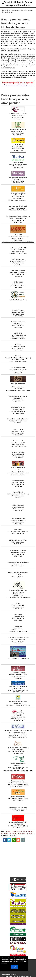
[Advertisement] (15, 862)
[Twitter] (9, 840)
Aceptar (14, 967)
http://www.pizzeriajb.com (18, 474)
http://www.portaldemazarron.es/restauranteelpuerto (18, 770)
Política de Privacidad (14, 976)
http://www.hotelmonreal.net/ (18, 152)
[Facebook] (5, 840)
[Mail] (18, 840)
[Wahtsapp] (14, 840)
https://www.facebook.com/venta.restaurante (18, 597)
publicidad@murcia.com (8, 835)
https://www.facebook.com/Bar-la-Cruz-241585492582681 (18, 242)
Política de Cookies (26, 976)
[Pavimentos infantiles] (18, 935)
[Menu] (1, 3)
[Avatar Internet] (18, 924)
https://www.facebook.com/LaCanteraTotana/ (18, 390)
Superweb (11, 974)
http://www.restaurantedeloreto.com (18, 200)
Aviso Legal (5, 976)
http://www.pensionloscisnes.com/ (18, 737)
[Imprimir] (23, 840)
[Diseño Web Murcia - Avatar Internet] (15, 974)
